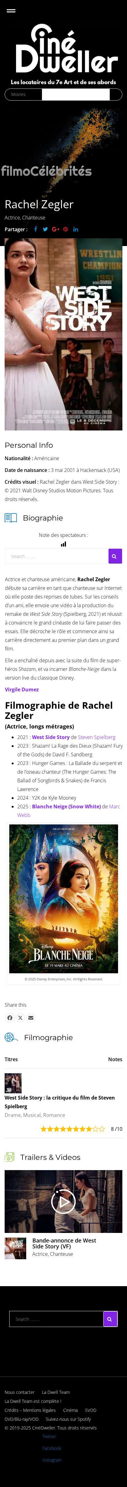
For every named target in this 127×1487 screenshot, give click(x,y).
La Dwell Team (56, 1392)
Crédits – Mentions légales (30, 1410)
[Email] (30, 1017)
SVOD (90, 1410)
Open (16, 15)
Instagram (52, 1460)
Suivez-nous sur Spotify (68, 1419)
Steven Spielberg (96, 737)
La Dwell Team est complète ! (33, 1401)
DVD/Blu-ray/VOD (22, 1419)
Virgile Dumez (22, 689)
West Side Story (51, 737)
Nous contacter (20, 1392)
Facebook (52, 1448)
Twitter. (50, 1436)
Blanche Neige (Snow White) (66, 806)
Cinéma (70, 1410)
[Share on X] (20, 1017)
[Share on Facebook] (9, 1017)
